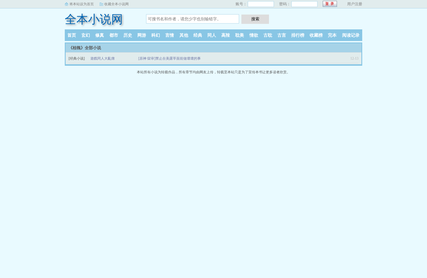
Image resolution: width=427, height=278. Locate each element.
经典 (197, 35)
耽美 (239, 35)
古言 (281, 35)
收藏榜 (316, 35)
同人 (211, 35)
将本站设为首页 (81, 4)
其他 (184, 35)
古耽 (267, 35)
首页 (71, 35)
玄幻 (85, 35)
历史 (127, 35)
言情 (169, 35)
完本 (332, 35)
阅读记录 (351, 35)
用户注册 (354, 4)
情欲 (254, 35)
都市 (114, 35)
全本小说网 (94, 19)
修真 (99, 35)
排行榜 (297, 35)
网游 (141, 35)
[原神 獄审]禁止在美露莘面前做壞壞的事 (169, 58)
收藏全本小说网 (116, 4)
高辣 (225, 35)
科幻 (155, 35)
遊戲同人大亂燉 (102, 58)
